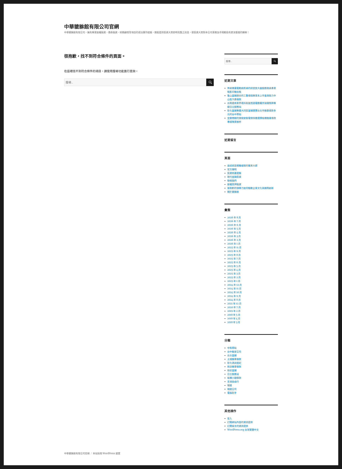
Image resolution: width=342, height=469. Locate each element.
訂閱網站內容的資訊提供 (240, 422)
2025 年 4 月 (234, 269)
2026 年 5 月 (234, 228)
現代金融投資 (234, 176)
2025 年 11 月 (234, 247)
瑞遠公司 (232, 389)
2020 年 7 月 (234, 307)
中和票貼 (232, 347)
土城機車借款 (234, 359)
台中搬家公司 (234, 351)
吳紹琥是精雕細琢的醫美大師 (242, 165)
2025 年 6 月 (234, 262)
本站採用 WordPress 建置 (106, 453)
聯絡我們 (232, 180)
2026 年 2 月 (234, 239)
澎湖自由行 (233, 381)
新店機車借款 (234, 366)
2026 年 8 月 (234, 217)
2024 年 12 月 (234, 284)
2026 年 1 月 (233, 243)
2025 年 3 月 (233, 273)
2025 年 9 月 (234, 251)
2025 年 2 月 (234, 277)
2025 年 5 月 (234, 266)
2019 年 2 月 (233, 311)
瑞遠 (229, 385)
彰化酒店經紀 (234, 362)
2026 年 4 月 (234, 232)
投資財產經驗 (234, 173)
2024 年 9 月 (234, 296)
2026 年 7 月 (234, 221)
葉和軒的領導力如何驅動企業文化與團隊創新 (250, 188)
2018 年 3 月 (233, 322)
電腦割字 (232, 392)
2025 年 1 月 (233, 281)
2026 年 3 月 (234, 236)
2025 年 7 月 (234, 258)
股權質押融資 (234, 184)
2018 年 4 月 (233, 318)
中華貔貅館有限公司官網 (91, 27)
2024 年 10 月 (234, 292)
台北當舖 (232, 355)
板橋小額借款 (234, 377)
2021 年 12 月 (234, 303)
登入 (229, 418)
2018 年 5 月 (233, 314)
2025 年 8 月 (234, 254)
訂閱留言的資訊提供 (237, 425)
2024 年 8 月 (234, 299)
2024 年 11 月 (234, 288)
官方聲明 (232, 169)
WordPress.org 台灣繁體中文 (243, 429)
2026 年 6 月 (234, 224)
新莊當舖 (232, 370)
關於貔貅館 (233, 191)
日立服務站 (233, 374)
